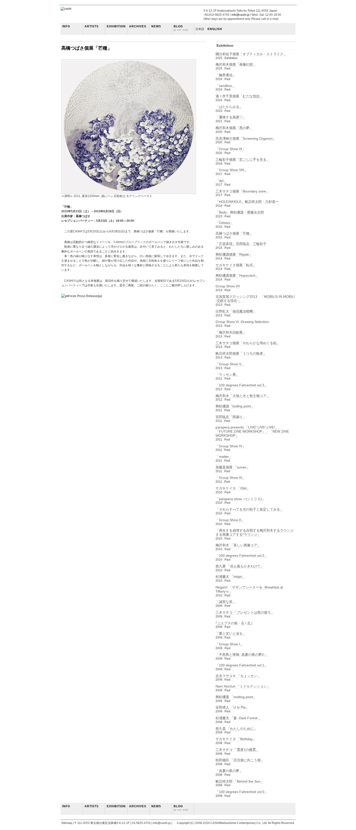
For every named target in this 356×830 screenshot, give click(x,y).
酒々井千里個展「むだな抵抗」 (239, 96)
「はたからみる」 (229, 107)
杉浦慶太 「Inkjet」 (230, 577)
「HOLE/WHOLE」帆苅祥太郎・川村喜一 (247, 202)
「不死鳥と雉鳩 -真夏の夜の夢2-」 (242, 654)
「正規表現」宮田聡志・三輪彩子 (241, 244)
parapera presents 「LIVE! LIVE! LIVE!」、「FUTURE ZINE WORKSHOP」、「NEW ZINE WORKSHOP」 (252, 431)
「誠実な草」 (226, 602)
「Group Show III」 (230, 478)
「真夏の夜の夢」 (229, 771)
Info (66, 26)
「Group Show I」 (229, 644)
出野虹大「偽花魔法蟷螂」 (236, 311)
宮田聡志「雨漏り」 (231, 417)
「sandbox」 (225, 86)
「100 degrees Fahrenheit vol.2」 (242, 555)
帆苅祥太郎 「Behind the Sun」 (240, 781)
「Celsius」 (224, 223)
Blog (181, 28)
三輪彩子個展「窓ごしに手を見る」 (243, 159)
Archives (137, 26)
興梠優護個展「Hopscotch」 (237, 275)
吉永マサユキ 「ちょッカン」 (238, 676)
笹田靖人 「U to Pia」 (232, 707)
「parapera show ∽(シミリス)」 (240, 499)
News (156, 26)
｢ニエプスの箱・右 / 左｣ (234, 623)
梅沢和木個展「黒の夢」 (234, 128)
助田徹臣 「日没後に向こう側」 (240, 760)
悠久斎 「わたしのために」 (236, 729)
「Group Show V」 (230, 364)
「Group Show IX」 (231, 149)
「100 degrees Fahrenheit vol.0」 (242, 792)
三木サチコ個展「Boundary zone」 (242, 191)
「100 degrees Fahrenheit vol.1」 (242, 665)
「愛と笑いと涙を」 (231, 633)
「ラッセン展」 (227, 374)
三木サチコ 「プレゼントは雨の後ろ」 (245, 612)
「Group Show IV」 (231, 446)
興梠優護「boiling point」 (235, 406)
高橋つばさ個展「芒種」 (86, 48)
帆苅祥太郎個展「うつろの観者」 (241, 353)
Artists (92, 26)
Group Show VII (228, 286)
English (213, 29)
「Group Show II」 (230, 520)
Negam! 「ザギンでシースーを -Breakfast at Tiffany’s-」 (249, 589)
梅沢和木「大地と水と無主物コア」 (243, 396)
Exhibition (116, 26)
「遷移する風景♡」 (231, 117)
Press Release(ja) (89, 296)
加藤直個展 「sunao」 (233, 467)
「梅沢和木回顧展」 (231, 332)
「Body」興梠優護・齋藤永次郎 (240, 212)
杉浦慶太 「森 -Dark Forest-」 (239, 718)
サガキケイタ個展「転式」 (236, 265)
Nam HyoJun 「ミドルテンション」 (243, 686)
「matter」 (224, 456)
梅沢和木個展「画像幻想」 (236, 64)
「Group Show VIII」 (232, 170)
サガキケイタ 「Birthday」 (236, 739)
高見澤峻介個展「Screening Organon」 (246, 138)
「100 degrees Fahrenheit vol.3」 (242, 385)
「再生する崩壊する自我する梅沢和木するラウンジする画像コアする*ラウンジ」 (255, 532)
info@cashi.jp (240, 14)
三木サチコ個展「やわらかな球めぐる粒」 (248, 343)
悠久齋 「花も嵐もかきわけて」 (240, 566)
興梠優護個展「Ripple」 (234, 254)
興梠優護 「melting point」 (236, 697)
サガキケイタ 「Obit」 (233, 488)
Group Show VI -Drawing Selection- (243, 322)
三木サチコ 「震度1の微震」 (237, 750)
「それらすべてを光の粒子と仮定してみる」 (249, 509)
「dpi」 (221, 181)
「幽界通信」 (226, 75)
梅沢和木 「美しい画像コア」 (238, 545)
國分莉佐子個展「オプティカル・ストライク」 (251, 54)
